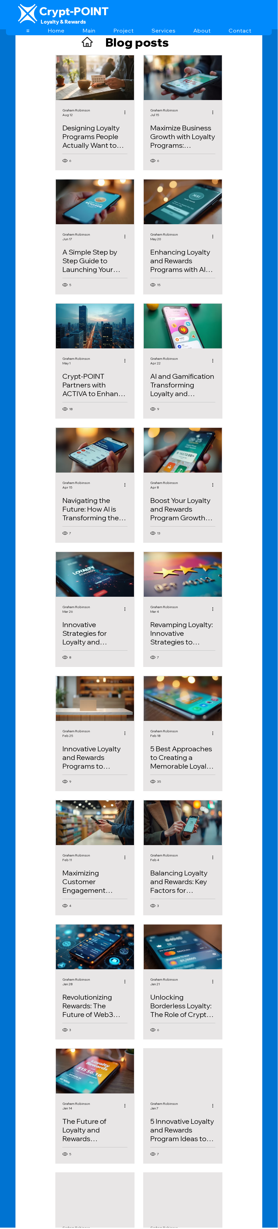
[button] (28, 30)
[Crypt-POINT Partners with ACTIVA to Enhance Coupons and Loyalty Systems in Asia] (95, 326)
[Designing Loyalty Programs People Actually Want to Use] (95, 77)
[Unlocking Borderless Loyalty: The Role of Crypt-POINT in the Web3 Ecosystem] (183, 947)
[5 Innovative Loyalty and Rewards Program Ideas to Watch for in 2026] (183, 1071)
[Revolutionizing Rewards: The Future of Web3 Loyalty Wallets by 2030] (95, 947)
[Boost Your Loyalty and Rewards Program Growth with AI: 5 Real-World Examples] (183, 450)
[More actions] (126, 112)
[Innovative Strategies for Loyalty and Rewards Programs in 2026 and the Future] (95, 574)
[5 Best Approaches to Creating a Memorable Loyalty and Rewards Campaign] (183, 698)
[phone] (183, 326)
